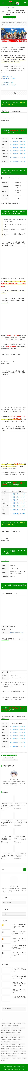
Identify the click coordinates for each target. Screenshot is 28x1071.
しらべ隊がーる (14, 779)
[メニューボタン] (3, 3)
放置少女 (24, 1058)
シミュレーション (13, 1037)
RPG (2, 1025)
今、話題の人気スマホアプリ (17, 141)
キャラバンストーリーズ (8, 757)
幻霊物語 (14, 1058)
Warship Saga (15, 1025)
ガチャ (19, 1030)
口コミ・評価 (3, 1055)
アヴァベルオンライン (5, 1030)
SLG (5, 1025)
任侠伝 (7, 1048)
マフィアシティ (21, 1044)
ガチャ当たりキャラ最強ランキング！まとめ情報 (10, 1032)
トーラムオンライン (17, 1039)
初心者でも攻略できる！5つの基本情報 (8, 1053)
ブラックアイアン (13, 1044)
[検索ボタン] (25, 3)
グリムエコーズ (16, 1034)
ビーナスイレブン (4, 1044)
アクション (22, 1028)
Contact (14, 1066)
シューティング (21, 1037)
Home (5, 1066)
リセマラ (3, 1046)
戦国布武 (19, 1058)
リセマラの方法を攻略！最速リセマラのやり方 (15, 1046)
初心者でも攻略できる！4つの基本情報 (9, 759)
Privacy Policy (9, 1066)
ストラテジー (3, 1039)
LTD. (14, 1023)
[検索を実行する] (24, 869)
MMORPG (19, 1023)
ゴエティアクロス (4, 1037)
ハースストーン (15, 1041)
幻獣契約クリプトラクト (6, 1058)
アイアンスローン (14, 1028)
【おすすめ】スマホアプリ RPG (9, 16)
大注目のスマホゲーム (12, 1055)
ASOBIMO (3, 1023)
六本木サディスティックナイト (17, 1048)
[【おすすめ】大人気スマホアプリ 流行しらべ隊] (14, 3)
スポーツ (9, 1039)
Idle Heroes (9, 1023)
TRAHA (9, 1025)
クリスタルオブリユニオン (6, 1034)
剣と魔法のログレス (22, 1053)
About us (22, 1066)
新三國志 (3, 1060)
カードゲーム (14, 1030)
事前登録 (3, 1048)
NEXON (23, 1023)
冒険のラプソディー (5, 1051)
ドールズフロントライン (6, 1041)
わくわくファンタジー (5, 1028)
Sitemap (18, 1066)
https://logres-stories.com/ (16, 632)
